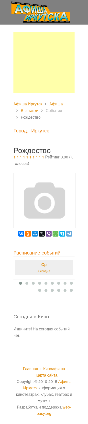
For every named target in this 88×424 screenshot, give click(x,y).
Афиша (56, 104)
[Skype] (62, 234)
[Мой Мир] (35, 234)
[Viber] (49, 234)
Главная (30, 368)
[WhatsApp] (55, 234)
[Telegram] (69, 234)
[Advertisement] (44, 62)
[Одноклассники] (28, 234)
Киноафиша (54, 368)
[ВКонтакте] (21, 234)
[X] (42, 234)
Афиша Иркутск (27, 104)
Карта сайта (46, 375)
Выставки (29, 110)
